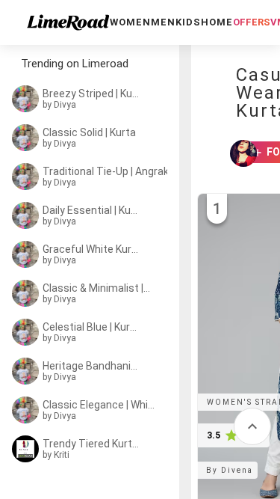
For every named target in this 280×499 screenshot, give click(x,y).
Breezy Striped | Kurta (91, 94)
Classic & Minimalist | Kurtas (97, 288)
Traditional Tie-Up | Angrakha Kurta (109, 171)
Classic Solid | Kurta (89, 132)
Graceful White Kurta (91, 249)
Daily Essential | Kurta (91, 210)
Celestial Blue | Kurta (91, 327)
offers (251, 22)
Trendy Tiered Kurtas (91, 444)
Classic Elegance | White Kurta (100, 405)
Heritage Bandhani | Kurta (91, 366)
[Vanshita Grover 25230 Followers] (236, 153)
